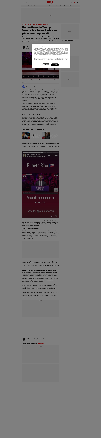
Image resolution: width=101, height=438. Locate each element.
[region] (51, 56)
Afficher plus (46, 64)
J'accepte (55, 64)
